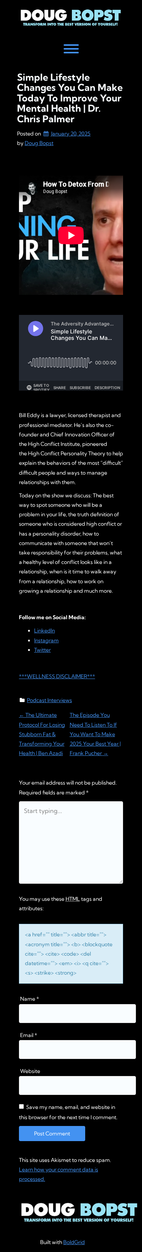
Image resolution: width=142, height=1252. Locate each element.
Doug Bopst (39, 143)
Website (30, 1071)
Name (29, 998)
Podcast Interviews (49, 700)
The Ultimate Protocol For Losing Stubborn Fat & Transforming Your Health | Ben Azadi (42, 734)
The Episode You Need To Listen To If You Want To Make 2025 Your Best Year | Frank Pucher (95, 734)
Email (28, 1035)
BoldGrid (74, 1242)
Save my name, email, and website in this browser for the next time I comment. (68, 1112)
